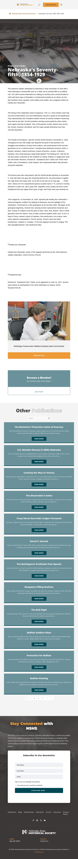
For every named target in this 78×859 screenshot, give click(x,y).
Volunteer (57, 812)
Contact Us (44, 841)
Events (48, 812)
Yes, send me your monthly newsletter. (30, 785)
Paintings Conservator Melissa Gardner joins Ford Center (39, 346)
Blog (20, 812)
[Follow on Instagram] (37, 820)
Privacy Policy (66, 813)
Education (40, 812)
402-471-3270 (14, 841)
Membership (29, 812)
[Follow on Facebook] (33, 820)
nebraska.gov (39, 852)
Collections (12, 812)
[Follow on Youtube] (44, 820)
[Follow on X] (40, 820)
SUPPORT (43, 839)
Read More (39, 439)
